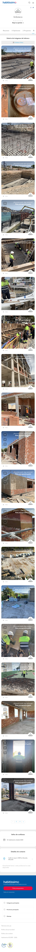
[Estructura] (18, 178)
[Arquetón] (18, 332)
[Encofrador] (18, 640)
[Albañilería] (18, 409)
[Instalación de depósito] (18, 100)
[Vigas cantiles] (18, 216)
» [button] (23, 821)
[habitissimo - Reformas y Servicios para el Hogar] (7, 3)
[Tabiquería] (18, 370)
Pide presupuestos (18, 888)
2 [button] (16, 821)
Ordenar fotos (18, 42)
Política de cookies (7, 933)
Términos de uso (6, 926)
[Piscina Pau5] (18, 62)
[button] (3, 80)
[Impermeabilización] (18, 563)
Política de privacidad (7, 929)
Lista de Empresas (7, 920)
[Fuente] (18, 293)
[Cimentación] (18, 139)
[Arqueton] (18, 255)
